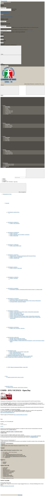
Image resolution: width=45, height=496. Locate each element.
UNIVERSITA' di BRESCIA (13, 222)
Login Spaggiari (30, 29)
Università (7, 203)
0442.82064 (6, 453)
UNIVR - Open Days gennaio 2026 (16, 315)
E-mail (13, 27)
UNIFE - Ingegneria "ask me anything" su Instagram (19, 234)
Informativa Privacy (6, 469)
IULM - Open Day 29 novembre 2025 (17, 353)
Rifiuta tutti (10, 431)
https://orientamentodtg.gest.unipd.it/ (20, 414)
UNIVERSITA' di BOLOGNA (13, 212)
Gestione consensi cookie (7, 475)
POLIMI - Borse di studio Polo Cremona (17, 338)
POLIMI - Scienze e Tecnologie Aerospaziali (18, 339)
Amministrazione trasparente (8, 476)
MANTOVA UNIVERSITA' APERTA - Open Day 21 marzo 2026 (20, 356)
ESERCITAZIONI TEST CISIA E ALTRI (15, 377)
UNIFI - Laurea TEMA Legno (15, 245)
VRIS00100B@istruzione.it (15, 455)
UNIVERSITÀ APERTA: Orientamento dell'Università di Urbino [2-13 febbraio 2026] (26, 289)
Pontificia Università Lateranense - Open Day (16, 354)
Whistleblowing (6, 474)
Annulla (2, 65)
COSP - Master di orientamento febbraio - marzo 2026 (18, 367)
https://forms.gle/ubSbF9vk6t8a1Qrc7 (7, 412)
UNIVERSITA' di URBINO (13, 288)
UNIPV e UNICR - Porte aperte (16, 268)
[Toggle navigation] (9, 90)
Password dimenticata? (4, 12)
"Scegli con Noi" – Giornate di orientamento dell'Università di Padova (23, 255)
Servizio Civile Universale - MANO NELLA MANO (17, 387)
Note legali (5, 468)
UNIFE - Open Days (14, 233)
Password (13, 10)
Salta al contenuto (3, 0)
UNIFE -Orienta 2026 (14, 235)
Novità (4, 179)
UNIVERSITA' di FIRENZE (13, 244)
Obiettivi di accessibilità (7, 472)
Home (4, 178)
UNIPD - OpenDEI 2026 (14, 258)
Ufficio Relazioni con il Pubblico (9, 470)
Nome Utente (14, 9)
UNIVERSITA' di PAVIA (12, 267)
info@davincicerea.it (13, 454)
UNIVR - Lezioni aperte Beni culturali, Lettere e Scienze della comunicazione (24, 311)
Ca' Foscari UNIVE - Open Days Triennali (18, 301)
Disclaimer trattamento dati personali (7, 485)
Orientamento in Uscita (7, 194)
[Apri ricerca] (35, 90)
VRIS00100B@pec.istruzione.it (15, 456)
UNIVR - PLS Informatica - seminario (17, 313)
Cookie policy (5, 467)
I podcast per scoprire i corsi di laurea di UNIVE (19, 299)
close (2, 95)
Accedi (2, 3)
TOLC (6, 376)
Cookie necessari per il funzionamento (7, 440)
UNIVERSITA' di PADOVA (13, 254)
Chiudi (2, 36)
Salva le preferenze (9, 443)
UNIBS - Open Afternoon (15, 223)
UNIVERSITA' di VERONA (13, 310)
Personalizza (3, 431)
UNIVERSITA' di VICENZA (13, 327)
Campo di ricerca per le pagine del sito (7, 177)
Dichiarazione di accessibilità (8, 471)
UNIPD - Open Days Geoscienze (16, 256)
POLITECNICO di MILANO (13, 337)
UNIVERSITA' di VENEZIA (13, 298)
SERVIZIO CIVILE (9, 386)
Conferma (6, 65)
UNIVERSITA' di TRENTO (13, 277)
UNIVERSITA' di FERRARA (13, 232)
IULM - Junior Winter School (15, 352)
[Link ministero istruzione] (5, 2)
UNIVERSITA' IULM (12, 350)
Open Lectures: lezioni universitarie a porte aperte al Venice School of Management (25, 300)
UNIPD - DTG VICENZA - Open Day (17, 328)
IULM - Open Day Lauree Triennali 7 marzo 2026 (19, 351)
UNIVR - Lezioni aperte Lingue (16, 312)
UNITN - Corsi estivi (14, 278)
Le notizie (5, 180)
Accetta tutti (18, 431)
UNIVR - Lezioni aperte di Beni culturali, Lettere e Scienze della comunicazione (25, 316)
